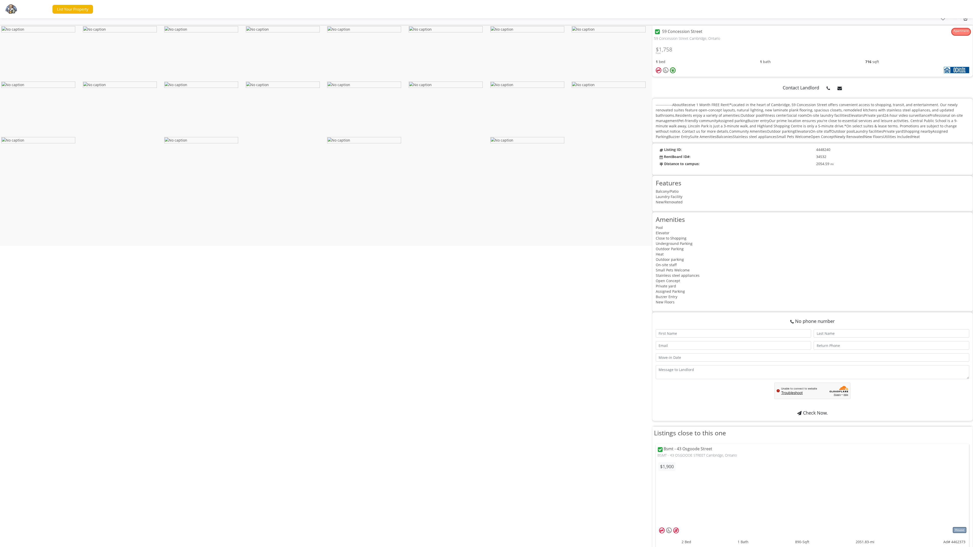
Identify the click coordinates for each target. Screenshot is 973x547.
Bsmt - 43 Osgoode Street (688, 449)
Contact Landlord (801, 88)
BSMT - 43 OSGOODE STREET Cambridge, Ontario (697, 455)
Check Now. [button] (815, 413)
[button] (39, 9)
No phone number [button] (814, 321)
